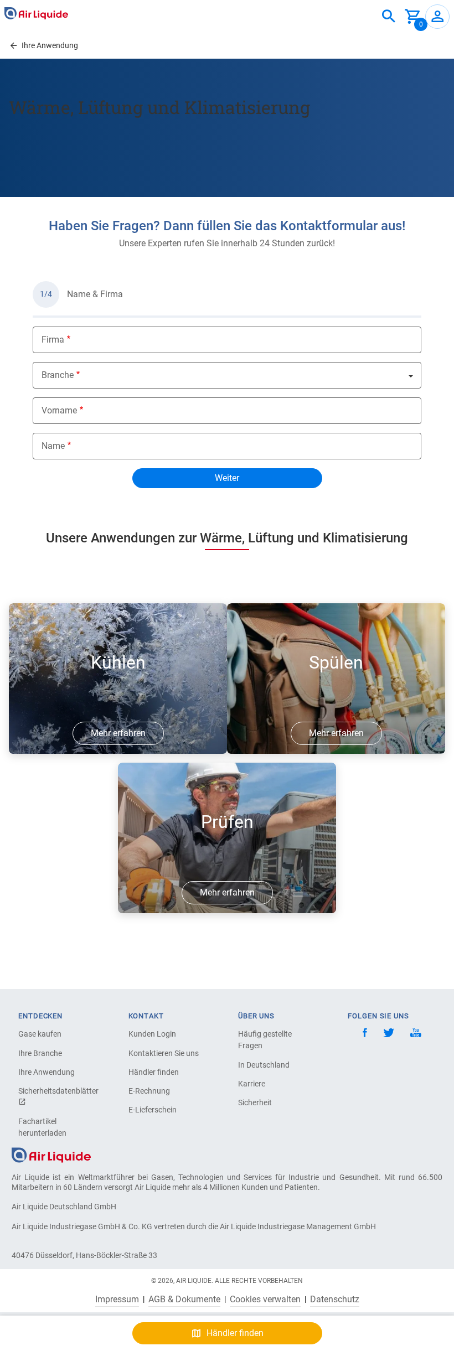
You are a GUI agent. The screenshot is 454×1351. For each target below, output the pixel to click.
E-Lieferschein (152, 1109)
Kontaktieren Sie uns (163, 1053)
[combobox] (388, 16)
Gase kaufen (39, 1033)
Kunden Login (152, 1033)
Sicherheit (255, 1102)
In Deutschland (264, 1064)
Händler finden (153, 1072)
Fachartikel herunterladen (42, 1127)
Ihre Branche (40, 1053)
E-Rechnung (149, 1090)
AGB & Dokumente (184, 1299)
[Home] (51, 1154)
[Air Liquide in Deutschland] (36, 13)
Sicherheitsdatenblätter (57, 1090)
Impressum (117, 1299)
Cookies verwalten (265, 1299)
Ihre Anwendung (46, 1072)
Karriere (251, 1083)
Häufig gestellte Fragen (265, 1039)
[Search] (388, 16)
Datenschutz (334, 1299)
